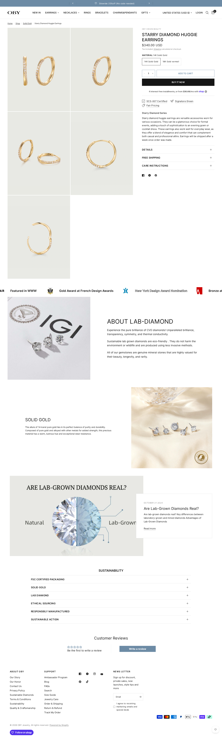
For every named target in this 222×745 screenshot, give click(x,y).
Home (10, 23)
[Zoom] (64, 34)
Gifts (144, 12)
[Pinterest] (82, 681)
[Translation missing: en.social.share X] (150, 175)
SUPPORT (50, 671)
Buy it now (178, 82)
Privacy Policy (17, 690)
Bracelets (101, 12)
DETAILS (147, 149)
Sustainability (17, 703)
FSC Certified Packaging (47, 579)
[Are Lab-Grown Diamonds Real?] (76, 516)
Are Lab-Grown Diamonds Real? (171, 508)
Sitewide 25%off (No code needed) (90, 3)
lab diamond (40, 595)
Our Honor (15, 681)
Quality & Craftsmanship (22, 708)
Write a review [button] (137, 648)
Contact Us (16, 686)
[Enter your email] (140, 696)
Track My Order (52, 712)
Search (48, 690)
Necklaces (70, 12)
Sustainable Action (45, 619)
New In (36, 12)
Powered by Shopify (59, 725)
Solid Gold (27, 23)
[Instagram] (96, 673)
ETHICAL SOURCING (43, 603)
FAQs (47, 686)
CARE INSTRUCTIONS (155, 165)
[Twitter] (89, 673)
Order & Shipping (53, 703)
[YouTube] (104, 674)
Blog (46, 681)
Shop (18, 23)
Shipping (157, 49)
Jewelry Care (51, 699)
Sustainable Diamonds (22, 694)
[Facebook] (82, 673)
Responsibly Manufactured (50, 611)
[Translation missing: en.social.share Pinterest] (156, 175)
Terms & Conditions (20, 699)
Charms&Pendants (125, 12)
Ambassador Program (55, 677)
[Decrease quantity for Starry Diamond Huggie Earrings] (144, 73)
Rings (87, 12)
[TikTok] (89, 681)
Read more (150, 528)
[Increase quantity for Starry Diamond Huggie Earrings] (152, 73)
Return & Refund (53, 708)
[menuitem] (36, 12)
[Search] (207, 13)
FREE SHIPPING (151, 157)
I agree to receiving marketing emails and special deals (126, 706)
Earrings (51, 12)
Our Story (15, 677)
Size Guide (50, 694)
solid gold (38, 587)
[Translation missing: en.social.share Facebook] (144, 175)
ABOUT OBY (17, 671)
